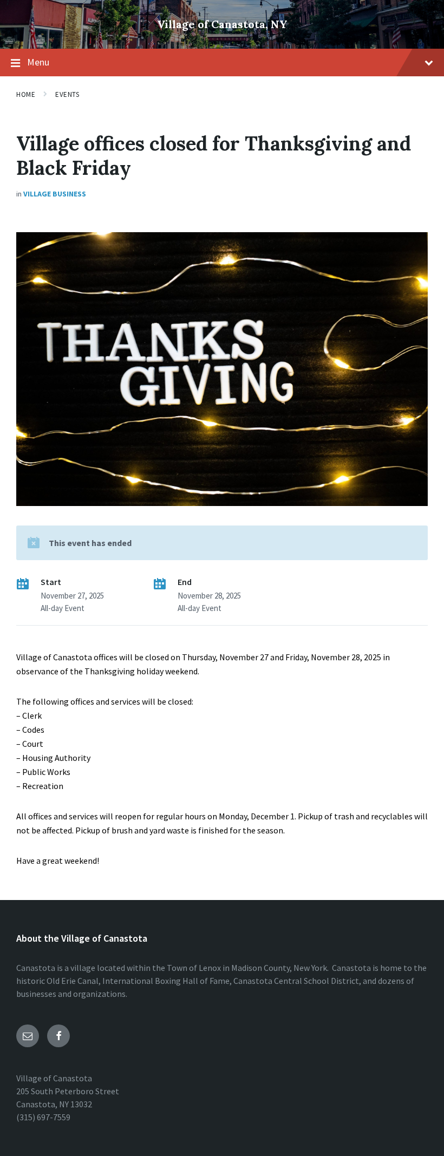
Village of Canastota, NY (222, 24)
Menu (38, 62)
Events (67, 94)
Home (25, 94)
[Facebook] (58, 1035)
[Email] (27, 1035)
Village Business (54, 194)
